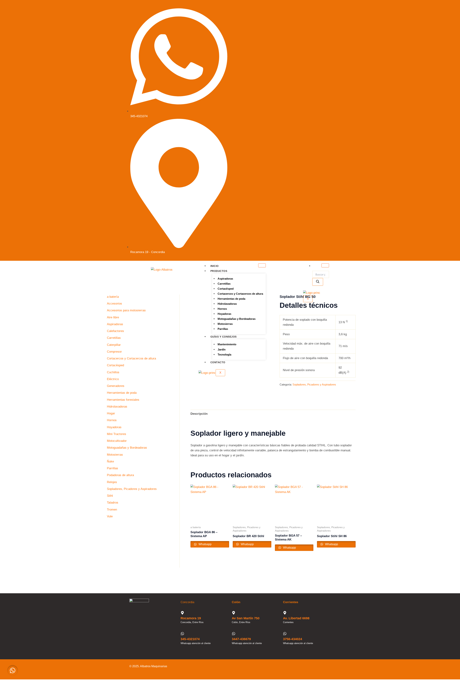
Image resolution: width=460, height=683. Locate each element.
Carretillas (224, 283)
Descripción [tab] (199, 413)
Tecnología (224, 354)
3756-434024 (292, 639)
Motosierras (225, 323)
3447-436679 (241, 639)
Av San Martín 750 (245, 618)
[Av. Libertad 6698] (285, 613)
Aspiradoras (225, 278)
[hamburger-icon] (262, 265)
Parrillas (223, 328)
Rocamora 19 (191, 618)
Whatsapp (204, 544)
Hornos (222, 308)
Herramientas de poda (231, 298)
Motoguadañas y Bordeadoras (237, 318)
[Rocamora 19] (182, 613)
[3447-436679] (233, 633)
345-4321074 (190, 639)
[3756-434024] (285, 633)
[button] (12, 670)
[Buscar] (317, 282)
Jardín (222, 349)
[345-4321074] (182, 633)
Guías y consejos (223, 336)
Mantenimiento (227, 344)
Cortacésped (226, 288)
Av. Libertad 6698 (296, 618)
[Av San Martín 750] (233, 613)
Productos (218, 271)
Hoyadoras (224, 313)
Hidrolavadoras (227, 303)
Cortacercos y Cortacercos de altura (240, 293)
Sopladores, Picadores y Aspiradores (314, 384)
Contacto (217, 362)
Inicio (214, 266)
